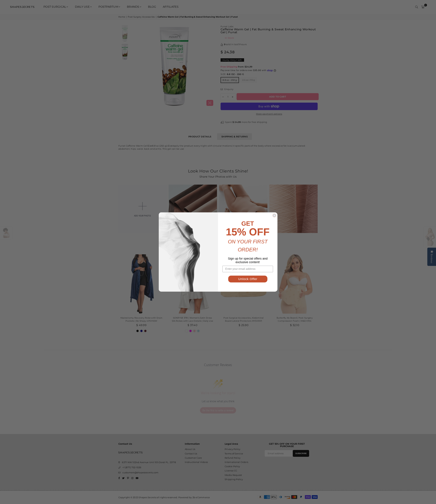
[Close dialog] (274, 215)
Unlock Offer (247, 279)
